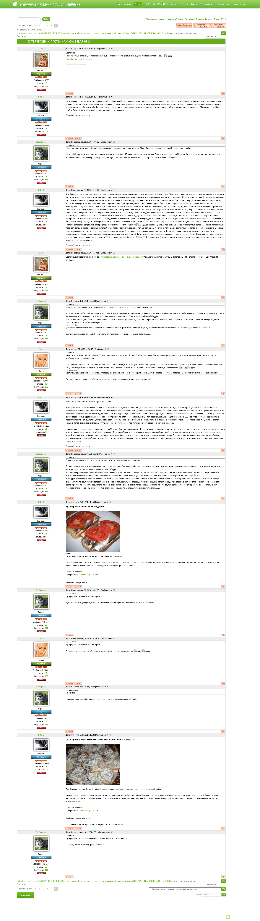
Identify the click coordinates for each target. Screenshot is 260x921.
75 (113, 832)
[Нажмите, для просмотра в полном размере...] (93, 531)
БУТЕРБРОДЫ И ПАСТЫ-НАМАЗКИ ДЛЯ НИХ (150, 33)
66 (109, 301)
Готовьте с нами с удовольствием (50, 4)
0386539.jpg (85, 810)
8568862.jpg (85, 574)
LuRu (44, 29)
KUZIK (41, 96)
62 (113, 96)
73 (109, 686)
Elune (38, 29)
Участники (190, 19)
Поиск (216, 19)
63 (114, 142)
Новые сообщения (174, 19)
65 (114, 252)
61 (113, 48)
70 (109, 502)
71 (114, 590)
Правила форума (204, 19)
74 (109, 735)
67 (108, 349)
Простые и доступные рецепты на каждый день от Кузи (103, 33)
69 (114, 454)
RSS (223, 19)
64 (114, 190)
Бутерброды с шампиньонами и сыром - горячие (121, 257)
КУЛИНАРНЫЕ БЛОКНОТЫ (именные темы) (57, 33)
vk (228, 917)
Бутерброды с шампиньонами (79, 59)
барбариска (41, 142)
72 (114, 638)
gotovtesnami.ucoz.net (27, 33)
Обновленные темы (155, 19)
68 (113, 397)
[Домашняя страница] (78, 138)
